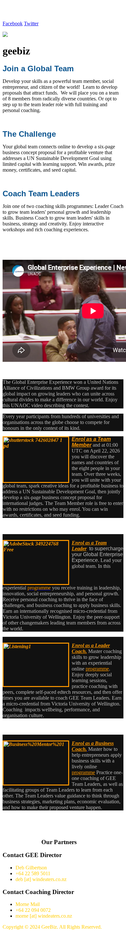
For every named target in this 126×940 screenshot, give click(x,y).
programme (83, 772)
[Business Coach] (87, 749)
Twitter (31, 23)
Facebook (13, 23)
